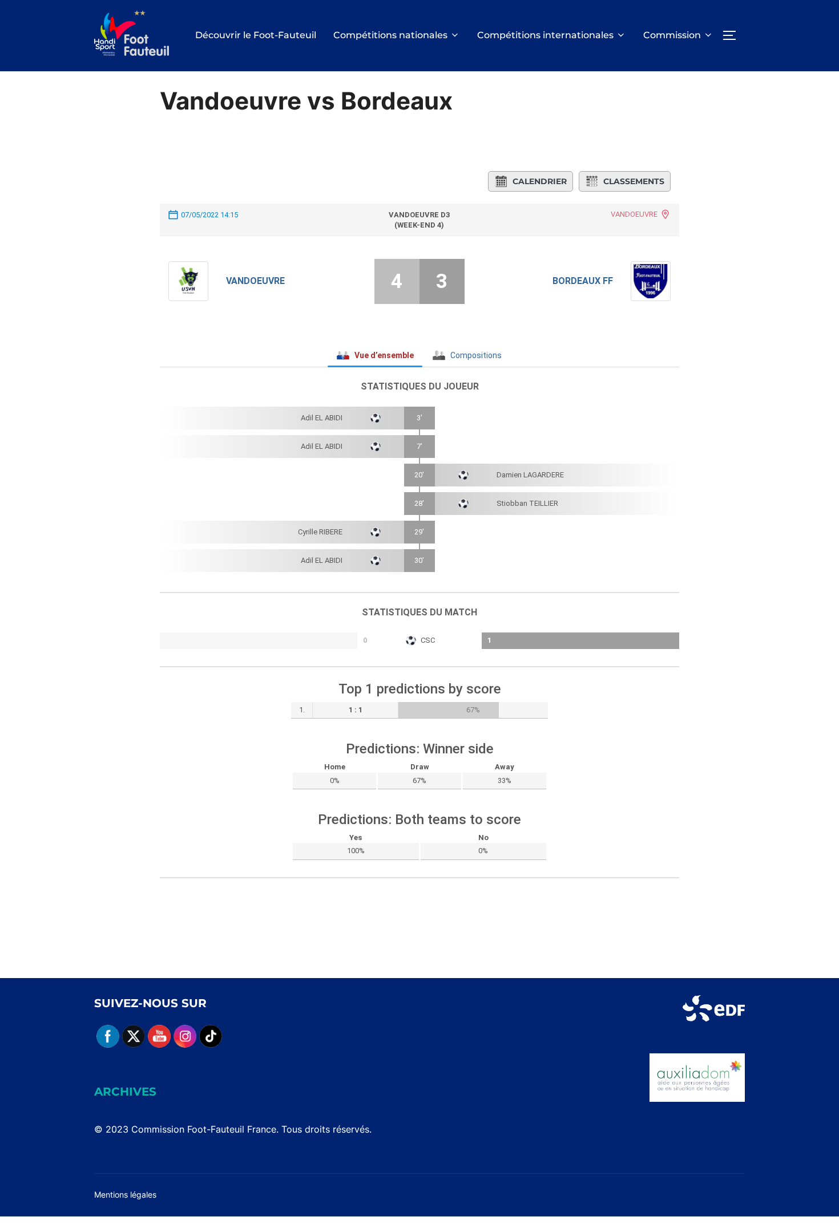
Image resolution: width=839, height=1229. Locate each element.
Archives (125, 1091)
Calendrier (540, 181)
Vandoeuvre (255, 280)
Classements (633, 181)
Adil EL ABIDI (321, 417)
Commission (672, 35)
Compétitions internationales (545, 35)
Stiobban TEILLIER (527, 503)
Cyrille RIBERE (320, 532)
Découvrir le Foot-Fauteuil (255, 35)
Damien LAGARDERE (530, 474)
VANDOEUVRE (634, 214)
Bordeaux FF (582, 280)
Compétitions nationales (390, 35)
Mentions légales (125, 1194)
